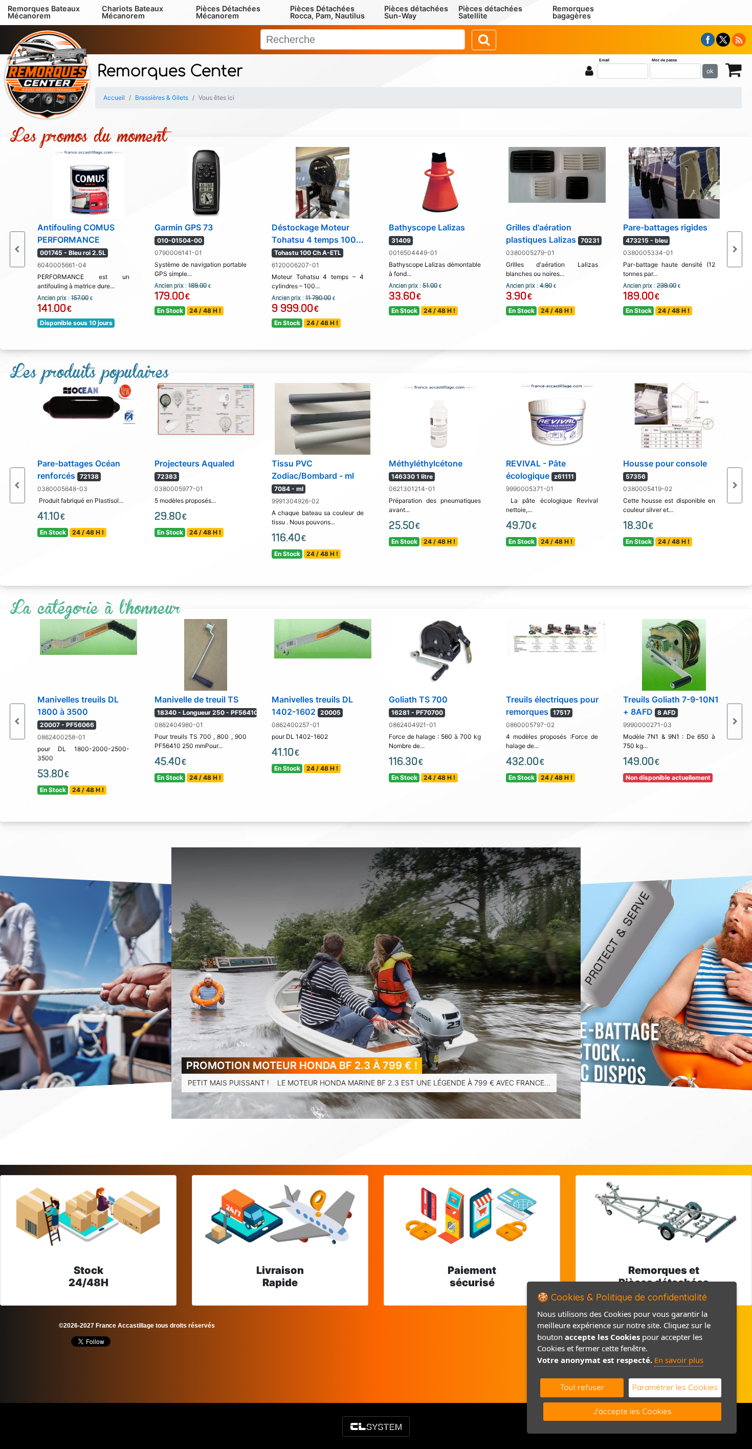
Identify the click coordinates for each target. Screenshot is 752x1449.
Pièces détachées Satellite (490, 12)
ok (710, 71)
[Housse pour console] (674, 418)
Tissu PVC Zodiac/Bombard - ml (313, 475)
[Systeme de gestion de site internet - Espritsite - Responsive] (376, 1426)
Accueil (114, 97)
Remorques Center (170, 71)
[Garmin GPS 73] (205, 182)
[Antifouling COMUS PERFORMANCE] (88, 182)
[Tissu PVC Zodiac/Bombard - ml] (322, 418)
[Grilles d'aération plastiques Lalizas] (557, 174)
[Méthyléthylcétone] (440, 418)
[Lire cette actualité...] (376, 983)
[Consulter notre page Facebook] (708, 39)
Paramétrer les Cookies (675, 1387)
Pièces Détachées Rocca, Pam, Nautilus (327, 12)
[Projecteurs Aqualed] (205, 408)
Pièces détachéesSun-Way (416, 12)
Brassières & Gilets (161, 97)
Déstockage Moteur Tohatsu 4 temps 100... (318, 239)
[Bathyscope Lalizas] (440, 182)
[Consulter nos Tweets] (723, 39)
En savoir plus (678, 1360)
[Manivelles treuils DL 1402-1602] (322, 638)
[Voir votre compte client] (589, 70)
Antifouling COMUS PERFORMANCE (76, 239)
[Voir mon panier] (733, 69)
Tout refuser (582, 1387)
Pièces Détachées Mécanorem (228, 12)
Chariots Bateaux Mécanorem (132, 12)
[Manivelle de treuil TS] (205, 654)
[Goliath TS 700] (440, 650)
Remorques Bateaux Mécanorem (44, 12)
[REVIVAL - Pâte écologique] (556, 418)
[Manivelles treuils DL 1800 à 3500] (88, 636)
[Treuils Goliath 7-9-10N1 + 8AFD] (674, 654)
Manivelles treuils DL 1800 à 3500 (78, 711)
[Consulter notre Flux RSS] (739, 39)
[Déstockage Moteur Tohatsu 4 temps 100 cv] (322, 182)
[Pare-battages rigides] (674, 182)
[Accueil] (47, 74)
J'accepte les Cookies (632, 1411)
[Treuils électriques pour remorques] (557, 636)
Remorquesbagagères (573, 12)
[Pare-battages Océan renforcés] (88, 403)
